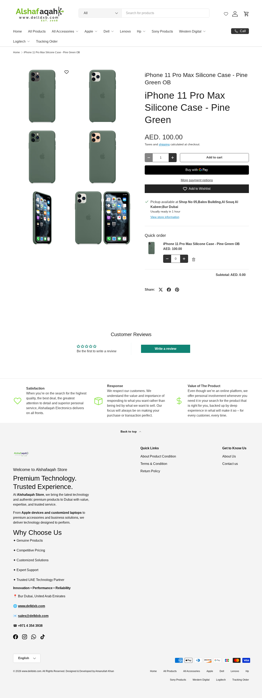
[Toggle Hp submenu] (144, 31)
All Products (37, 31)
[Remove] (194, 259)
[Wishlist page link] (226, 14)
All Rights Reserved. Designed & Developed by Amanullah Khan (78, 671)
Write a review (165, 348)
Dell (107, 31)
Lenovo (125, 31)
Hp (139, 31)
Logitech (19, 41)
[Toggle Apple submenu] (96, 31)
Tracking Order (47, 41)
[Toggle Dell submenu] (112, 31)
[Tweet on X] (161, 290)
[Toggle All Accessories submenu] (77, 31)
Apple (89, 31)
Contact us (230, 463)
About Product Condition (158, 456)
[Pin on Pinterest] (177, 290)
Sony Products (162, 31)
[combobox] (144, 13)
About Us (229, 456)
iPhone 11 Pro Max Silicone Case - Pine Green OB (52, 52)
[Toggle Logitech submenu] (28, 41)
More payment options (197, 180)
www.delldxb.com (31, 671)
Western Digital (190, 31)
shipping (164, 144)
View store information (164, 217)
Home (17, 31)
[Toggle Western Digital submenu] (204, 31)
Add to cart (214, 157)
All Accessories (63, 31)
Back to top (129, 431)
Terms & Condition (153, 463)
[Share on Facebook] (169, 290)
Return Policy (150, 471)
